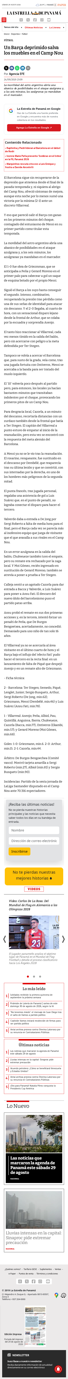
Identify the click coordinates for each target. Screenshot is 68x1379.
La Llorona (54, 27)
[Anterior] (5, 939)
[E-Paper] (60, 4)
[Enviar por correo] (28, 68)
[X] (28, 19)
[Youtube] (49, 19)
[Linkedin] (22, 68)
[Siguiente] (63, 939)
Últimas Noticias (34, 27)
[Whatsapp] (17, 68)
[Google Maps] (56, 1295)
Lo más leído (34, 988)
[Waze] (63, 1295)
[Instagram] (42, 19)
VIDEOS (34, 889)
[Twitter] (6, 68)
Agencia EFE (17, 74)
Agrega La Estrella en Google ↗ (34, 127)
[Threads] (21, 19)
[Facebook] (35, 19)
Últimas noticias (34, 1045)
